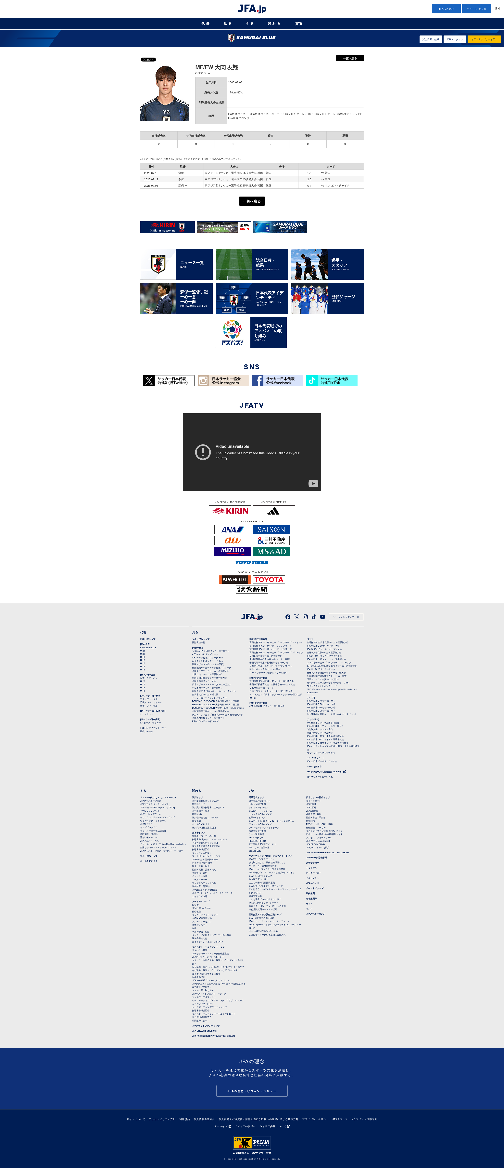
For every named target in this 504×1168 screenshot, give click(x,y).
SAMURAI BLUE (148, 647)
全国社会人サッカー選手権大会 (207, 674)
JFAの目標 (311, 807)
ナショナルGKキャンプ (260, 814)
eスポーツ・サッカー (150, 722)
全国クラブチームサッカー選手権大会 (210, 670)
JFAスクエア (146, 823)
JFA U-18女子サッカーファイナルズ (324, 655)
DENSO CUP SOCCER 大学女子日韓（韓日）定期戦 (218, 707)
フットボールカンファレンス (206, 856)
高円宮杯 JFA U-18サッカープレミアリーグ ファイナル (276, 642)
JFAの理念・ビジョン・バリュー (252, 1091)
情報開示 (310, 820)
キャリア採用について (273, 1126)
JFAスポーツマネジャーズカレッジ (266, 885)
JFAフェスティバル (149, 840)
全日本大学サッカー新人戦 (205, 694)
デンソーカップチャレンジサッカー (209, 697)
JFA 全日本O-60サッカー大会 (321, 707)
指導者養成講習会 (200, 849)
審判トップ (197, 797)
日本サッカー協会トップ (318, 797)
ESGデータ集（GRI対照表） (320, 824)
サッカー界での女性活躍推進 (263, 865)
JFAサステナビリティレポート (264, 902)
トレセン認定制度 (257, 803)
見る (228, 23)
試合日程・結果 (430, 39)
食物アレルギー (199, 924)
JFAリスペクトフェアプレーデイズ (209, 993)
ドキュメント (312, 877)
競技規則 (196, 820)
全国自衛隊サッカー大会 (204, 680)
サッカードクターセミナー (205, 914)
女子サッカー (312, 862)
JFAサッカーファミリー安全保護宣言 (267, 869)
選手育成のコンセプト (260, 800)
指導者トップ (198, 832)
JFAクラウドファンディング (206, 1025)
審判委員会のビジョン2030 (205, 800)
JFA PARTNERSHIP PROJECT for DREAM (213, 1035)
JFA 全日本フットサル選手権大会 (323, 722)
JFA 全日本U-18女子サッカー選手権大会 (326, 659)
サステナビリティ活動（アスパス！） (324, 830)
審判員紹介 (197, 814)
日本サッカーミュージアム (320, 776)
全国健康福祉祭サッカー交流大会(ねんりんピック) (331, 714)
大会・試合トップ (200, 639)
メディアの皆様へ (245, 1126)
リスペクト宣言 (199, 950)
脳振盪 (195, 904)
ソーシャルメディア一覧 (346, 617)
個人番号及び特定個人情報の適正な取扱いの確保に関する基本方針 (258, 1119)
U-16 (142, 666)
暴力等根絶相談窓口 (202, 1017)
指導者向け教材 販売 (202, 862)
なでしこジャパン (149, 677)
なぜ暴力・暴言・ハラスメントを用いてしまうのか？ (218, 966)
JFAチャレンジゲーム (150, 813)
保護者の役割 (198, 976)
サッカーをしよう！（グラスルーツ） (158, 797)
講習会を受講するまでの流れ (206, 845)
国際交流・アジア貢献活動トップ (265, 914)
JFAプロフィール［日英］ (319, 847)
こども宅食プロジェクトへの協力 (265, 899)
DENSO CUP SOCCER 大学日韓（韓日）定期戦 (215, 701)
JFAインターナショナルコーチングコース (212, 892)
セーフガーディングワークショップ (209, 1007)
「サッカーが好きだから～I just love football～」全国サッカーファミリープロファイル (163, 845)
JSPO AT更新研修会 (202, 918)
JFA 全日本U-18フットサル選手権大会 (325, 735)
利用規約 (184, 1119)
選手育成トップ (256, 797)
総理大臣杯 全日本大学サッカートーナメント (214, 691)
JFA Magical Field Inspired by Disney (157, 807)
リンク (309, 908)
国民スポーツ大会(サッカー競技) (208, 664)
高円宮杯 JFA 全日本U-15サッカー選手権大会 (271, 680)
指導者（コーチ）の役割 (204, 835)
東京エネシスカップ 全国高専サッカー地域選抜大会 (217, 714)
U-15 (142, 669)
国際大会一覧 (198, 642)
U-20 (142, 681)
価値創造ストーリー (316, 827)
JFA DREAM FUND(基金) (204, 1030)
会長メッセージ (313, 800)
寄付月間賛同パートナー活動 (263, 909)
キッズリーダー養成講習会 (153, 830)
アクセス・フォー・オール (319, 837)
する (250, 23)
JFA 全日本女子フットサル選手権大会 (325, 725)
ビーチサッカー (147, 714)
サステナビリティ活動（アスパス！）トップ (270, 855)
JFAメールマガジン (315, 913)
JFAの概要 (311, 803)
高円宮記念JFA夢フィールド (262, 843)
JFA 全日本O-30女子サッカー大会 (323, 645)
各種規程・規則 (313, 814)
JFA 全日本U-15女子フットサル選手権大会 (327, 742)
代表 (206, 23)
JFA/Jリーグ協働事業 (259, 847)
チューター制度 (199, 876)
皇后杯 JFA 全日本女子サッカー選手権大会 (327, 642)
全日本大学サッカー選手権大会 (207, 687)
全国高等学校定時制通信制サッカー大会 (268, 662)
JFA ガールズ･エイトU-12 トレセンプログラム (271, 820)
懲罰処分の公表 (199, 1020)
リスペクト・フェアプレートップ (208, 946)
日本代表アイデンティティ (153, 727)
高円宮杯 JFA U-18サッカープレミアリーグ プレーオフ (276, 652)
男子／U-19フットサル (151, 702)
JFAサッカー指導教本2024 (205, 859)
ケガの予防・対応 (200, 931)
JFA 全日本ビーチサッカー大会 (322, 761)
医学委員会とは (199, 938)
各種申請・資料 (199, 872)
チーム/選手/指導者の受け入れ (263, 931)
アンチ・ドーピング (202, 921)
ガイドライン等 (199, 896)
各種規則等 (311, 898)
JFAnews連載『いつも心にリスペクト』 (211, 980)
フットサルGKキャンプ (260, 824)
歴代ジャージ (146, 731)
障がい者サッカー (149, 837)
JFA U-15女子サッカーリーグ (321, 669)
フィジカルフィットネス (204, 882)
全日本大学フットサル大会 (320, 732)
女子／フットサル (149, 705)
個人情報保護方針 (204, 1119)
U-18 (142, 660)
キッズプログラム (149, 827)
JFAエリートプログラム (260, 810)
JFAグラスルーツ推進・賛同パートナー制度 (161, 850)
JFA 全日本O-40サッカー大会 (321, 700)
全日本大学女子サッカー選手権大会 (324, 652)
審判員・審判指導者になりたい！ (208, 807)
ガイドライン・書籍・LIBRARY (207, 941)
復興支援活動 (255, 895)
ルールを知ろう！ (315, 766)
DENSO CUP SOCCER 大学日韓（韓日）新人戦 (215, 704)
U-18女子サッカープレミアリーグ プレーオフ (329, 662)
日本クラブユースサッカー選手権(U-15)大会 (271, 691)
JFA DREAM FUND (315, 844)
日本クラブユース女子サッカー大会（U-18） (328, 682)
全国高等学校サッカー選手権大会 (265, 655)
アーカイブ (221, 1126)
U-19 (142, 656)
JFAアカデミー (256, 837)
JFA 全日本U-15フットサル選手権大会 (325, 739)
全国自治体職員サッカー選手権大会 (209, 677)
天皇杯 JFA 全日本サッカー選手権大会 (211, 650)
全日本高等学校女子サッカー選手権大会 (326, 672)
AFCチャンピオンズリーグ (205, 654)
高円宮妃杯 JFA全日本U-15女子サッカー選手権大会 (332, 665)
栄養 (194, 928)
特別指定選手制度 (257, 830)
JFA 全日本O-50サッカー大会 (321, 704)
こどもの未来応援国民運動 (262, 882)
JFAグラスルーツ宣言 (150, 800)
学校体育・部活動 (149, 833)
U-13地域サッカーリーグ (261, 687)
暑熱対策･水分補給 (201, 908)
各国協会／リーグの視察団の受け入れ (267, 934)
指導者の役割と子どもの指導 (206, 973)
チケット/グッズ (476, 8)
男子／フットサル (149, 698)
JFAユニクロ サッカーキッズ (154, 803)
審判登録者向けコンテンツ (205, 817)
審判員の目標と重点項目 (204, 827)
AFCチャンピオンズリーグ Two (207, 660)
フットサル (311, 867)
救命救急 (196, 911)
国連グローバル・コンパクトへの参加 (267, 905)
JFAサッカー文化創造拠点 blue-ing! (324, 771)
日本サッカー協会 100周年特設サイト (324, 834)
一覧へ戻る (350, 58)
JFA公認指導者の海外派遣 (205, 889)
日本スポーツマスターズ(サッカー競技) (211, 684)
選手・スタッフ (455, 39)
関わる (275, 23)
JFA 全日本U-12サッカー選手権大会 (266, 706)
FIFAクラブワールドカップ (205, 721)
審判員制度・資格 (200, 810)
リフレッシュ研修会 (202, 852)
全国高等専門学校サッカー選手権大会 (210, 711)
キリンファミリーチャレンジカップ (157, 817)
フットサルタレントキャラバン (264, 827)
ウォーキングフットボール (153, 820)
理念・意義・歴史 (200, 866)
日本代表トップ (147, 639)
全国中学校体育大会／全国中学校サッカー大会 (272, 684)
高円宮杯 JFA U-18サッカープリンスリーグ (270, 649)
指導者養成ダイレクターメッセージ (209, 839)
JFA (251, 790)
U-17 (142, 663)
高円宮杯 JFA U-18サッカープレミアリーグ (270, 645)
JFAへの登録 (446, 8)
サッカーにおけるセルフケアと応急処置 (211, 934)
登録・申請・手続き (316, 817)
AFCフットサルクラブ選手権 (321, 752)
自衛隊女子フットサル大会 (320, 729)
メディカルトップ (200, 901)
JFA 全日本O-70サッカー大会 (321, 710)
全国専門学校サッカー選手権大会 (208, 717)
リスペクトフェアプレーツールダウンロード (213, 1013)
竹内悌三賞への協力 (258, 879)
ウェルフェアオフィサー (204, 996)
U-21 (142, 653)
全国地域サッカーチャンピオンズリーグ (211, 667)
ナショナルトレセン (258, 807)
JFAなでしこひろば (149, 810)
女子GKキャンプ (257, 817)
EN (497, 9)
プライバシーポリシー (315, 1119)
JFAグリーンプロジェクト (261, 858)
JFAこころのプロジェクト (261, 875)
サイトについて (136, 1119)
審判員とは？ (198, 803)
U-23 (142, 650)
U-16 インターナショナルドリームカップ (269, 672)
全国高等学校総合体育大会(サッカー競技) (269, 659)
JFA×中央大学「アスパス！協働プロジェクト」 (272, 872)
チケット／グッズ (314, 888)
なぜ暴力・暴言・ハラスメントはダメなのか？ (215, 970)
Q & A (309, 903)
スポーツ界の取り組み (203, 990)
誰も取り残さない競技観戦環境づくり (267, 862)
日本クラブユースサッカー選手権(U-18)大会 (271, 665)
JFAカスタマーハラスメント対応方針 (355, 1119)
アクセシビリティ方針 (162, 1119)
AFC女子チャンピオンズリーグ (322, 685)
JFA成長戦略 (312, 810)
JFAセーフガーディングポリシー (208, 956)
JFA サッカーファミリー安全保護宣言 (210, 953)
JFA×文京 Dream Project (318, 840)
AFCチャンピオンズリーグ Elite (207, 657)
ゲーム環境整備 (256, 834)
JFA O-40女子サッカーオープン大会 (324, 649)
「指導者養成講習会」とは (205, 842)
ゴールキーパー (199, 879)
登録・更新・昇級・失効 (204, 869)
